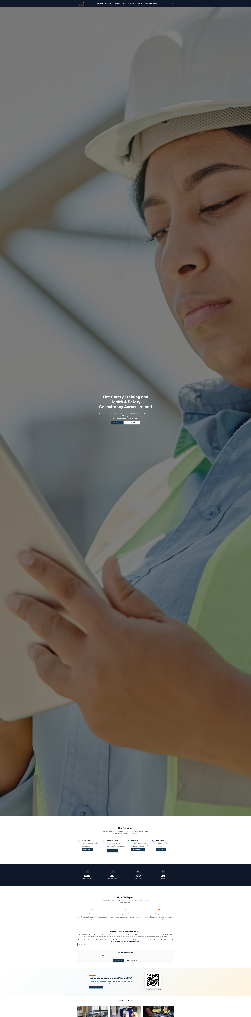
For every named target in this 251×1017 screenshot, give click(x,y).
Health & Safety (108, 3)
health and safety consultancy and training (124, 939)
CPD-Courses (131, 3)
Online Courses (139, 3)
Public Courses (148, 3)
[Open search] (169, 3)
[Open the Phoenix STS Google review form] (153, 980)
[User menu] (172, 3)
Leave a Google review (96, 987)
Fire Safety (116, 3)
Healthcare (99, 3)
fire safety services (107, 939)
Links (154, 3)
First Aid (123, 3)
